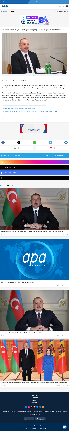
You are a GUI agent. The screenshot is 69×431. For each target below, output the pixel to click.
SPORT (61, 6)
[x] (32, 407)
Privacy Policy (38, 426)
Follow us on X (9, 178)
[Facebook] (26, 407)
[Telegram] (37, 407)
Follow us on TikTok (10, 167)
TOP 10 (34, 402)
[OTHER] (66, 6)
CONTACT (34, 398)
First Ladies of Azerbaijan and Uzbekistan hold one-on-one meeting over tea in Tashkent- (30, 111)
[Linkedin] (40, 407)
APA (60, 88)
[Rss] (43, 407)
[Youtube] (34, 407)
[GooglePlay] (29, 419)
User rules (30, 426)
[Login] (66, 2)
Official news (63, 12)
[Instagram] (29, 407)
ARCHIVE (34, 400)
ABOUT (34, 395)
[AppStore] (40, 419)
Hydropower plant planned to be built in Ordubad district (19, 108)
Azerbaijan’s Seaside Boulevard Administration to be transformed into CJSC (24, 105)
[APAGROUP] (34, 414)
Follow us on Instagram (11, 162)
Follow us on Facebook (11, 172)
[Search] (62, 2)
